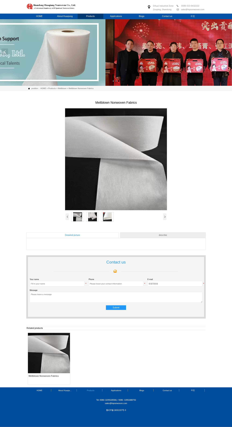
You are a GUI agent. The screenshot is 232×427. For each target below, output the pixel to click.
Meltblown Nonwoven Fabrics (81, 88)
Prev (4, 52)
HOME (43, 88)
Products (52, 88)
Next (227, 52)
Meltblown (62, 88)
